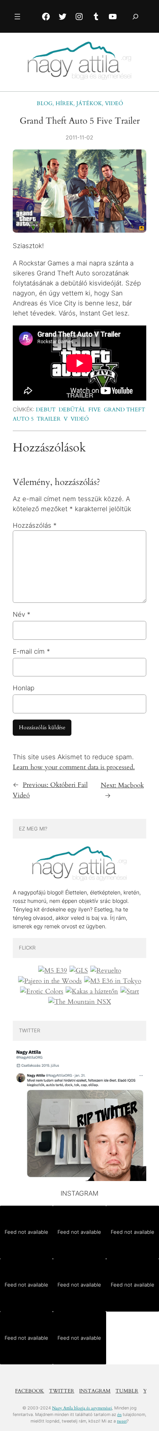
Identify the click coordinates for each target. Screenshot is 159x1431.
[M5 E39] (52, 971)
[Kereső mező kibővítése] (135, 16)
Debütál (72, 409)
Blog (44, 103)
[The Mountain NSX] (79, 1002)
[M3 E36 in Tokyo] (112, 981)
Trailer (49, 419)
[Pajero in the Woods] (50, 981)
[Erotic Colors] (41, 991)
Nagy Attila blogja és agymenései (82, 1408)
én (119, 1415)
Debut (46, 409)
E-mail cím (31, 651)
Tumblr (126, 1390)
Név (21, 614)
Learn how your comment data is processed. (74, 767)
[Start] (129, 991)
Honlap (23, 688)
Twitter (61, 1390)
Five (94, 409)
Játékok (89, 103)
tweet (122, 1421)
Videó (114, 103)
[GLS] (78, 971)
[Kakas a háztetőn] (92, 991)
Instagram (94, 1390)
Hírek (64, 103)
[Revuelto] (105, 971)
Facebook (29, 1390)
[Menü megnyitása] (17, 16)
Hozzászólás (35, 525)
